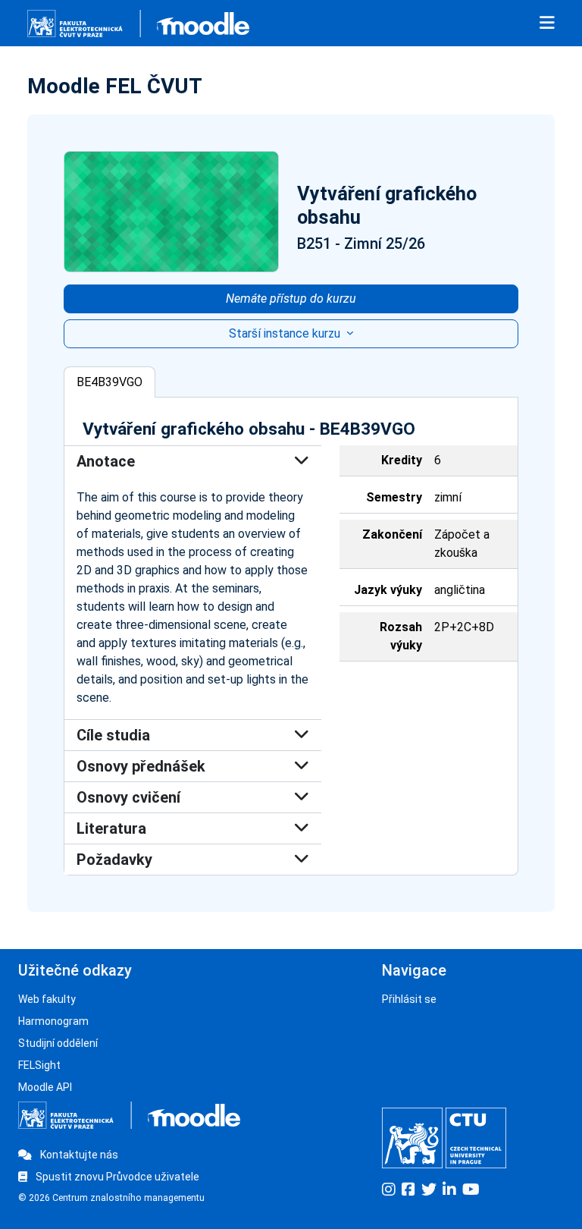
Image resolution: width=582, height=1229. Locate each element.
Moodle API (45, 1087)
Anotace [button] (106, 461)
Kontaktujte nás (78, 1155)
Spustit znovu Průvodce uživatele (116, 1177)
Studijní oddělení (58, 1043)
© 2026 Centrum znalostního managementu (111, 1198)
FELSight (39, 1065)
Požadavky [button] (114, 859)
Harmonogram (53, 1021)
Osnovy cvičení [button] (128, 797)
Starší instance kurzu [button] (286, 333)
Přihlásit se (409, 999)
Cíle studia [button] (113, 735)
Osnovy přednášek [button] (141, 766)
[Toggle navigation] (547, 23)
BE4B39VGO (109, 382)
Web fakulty (47, 999)
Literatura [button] (111, 828)
